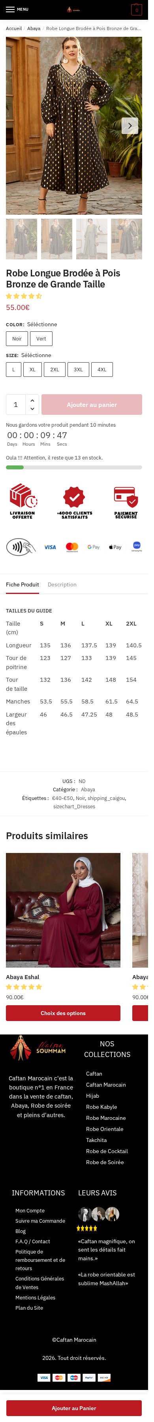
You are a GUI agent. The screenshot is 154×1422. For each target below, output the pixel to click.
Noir (17, 338)
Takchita (96, 1140)
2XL (54, 369)
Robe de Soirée (105, 1162)
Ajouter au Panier (74, 1408)
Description (62, 584)
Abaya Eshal (22, 977)
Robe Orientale (105, 1129)
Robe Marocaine (106, 1117)
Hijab (92, 1095)
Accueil (14, 28)
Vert (41, 338)
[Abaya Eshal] (63, 910)
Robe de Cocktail (107, 1151)
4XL (102, 369)
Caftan (94, 1073)
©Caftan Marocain (74, 1339)
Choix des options (63, 1013)
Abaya (33, 28)
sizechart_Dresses (74, 806)
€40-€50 (62, 798)
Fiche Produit (22, 584)
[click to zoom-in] (74, 126)
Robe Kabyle (101, 1106)
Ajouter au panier (92, 404)
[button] (24, 296)
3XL (78, 369)
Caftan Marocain (106, 1084)
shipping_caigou (106, 798)
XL (33, 369)
